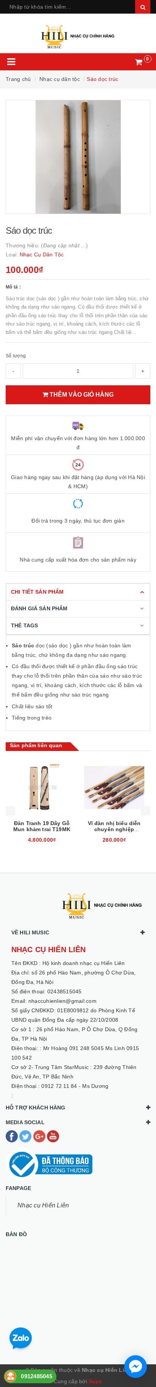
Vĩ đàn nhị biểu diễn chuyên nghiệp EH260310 (42, 829)
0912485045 (36, 1376)
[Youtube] (53, 1136)
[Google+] (40, 1136)
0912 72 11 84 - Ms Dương (74, 1086)
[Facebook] (12, 1136)
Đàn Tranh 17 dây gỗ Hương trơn (114, 826)
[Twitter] (26, 1136)
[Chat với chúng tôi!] (135, 1366)
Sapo (95, 1381)
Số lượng (16, 355)
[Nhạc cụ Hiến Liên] (78, 33)
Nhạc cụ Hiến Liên (43, 1205)
